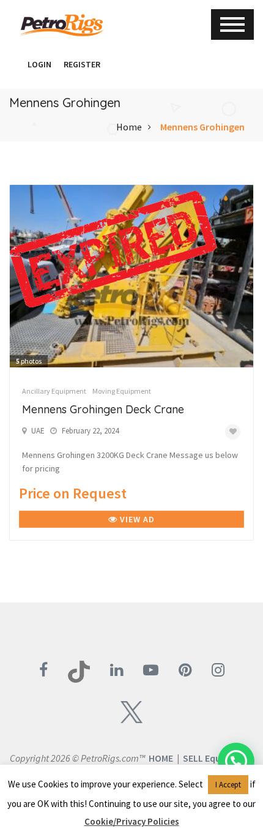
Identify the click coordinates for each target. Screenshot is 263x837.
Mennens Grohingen (202, 127)
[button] (15, 64)
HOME (161, 758)
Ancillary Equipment (54, 391)
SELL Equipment (217, 758)
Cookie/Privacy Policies (131, 821)
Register (82, 64)
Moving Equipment (121, 391)
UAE (38, 431)
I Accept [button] (228, 784)
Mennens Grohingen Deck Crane (103, 409)
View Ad (136, 519)
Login (39, 64)
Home (129, 127)
